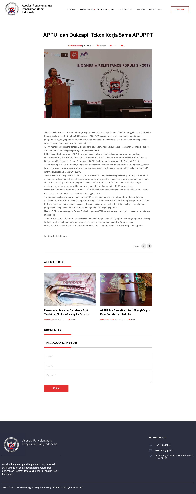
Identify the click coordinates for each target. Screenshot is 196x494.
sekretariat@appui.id (164, 450)
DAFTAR (180, 9)
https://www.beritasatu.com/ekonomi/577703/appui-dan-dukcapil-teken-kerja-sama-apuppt (99, 225)
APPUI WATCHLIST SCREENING (149, 9)
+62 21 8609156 (162, 445)
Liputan (103, 46)
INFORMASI (102, 9)
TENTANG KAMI (86, 9)
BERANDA (70, 9)
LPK (112, 9)
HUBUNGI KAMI (125, 9)
